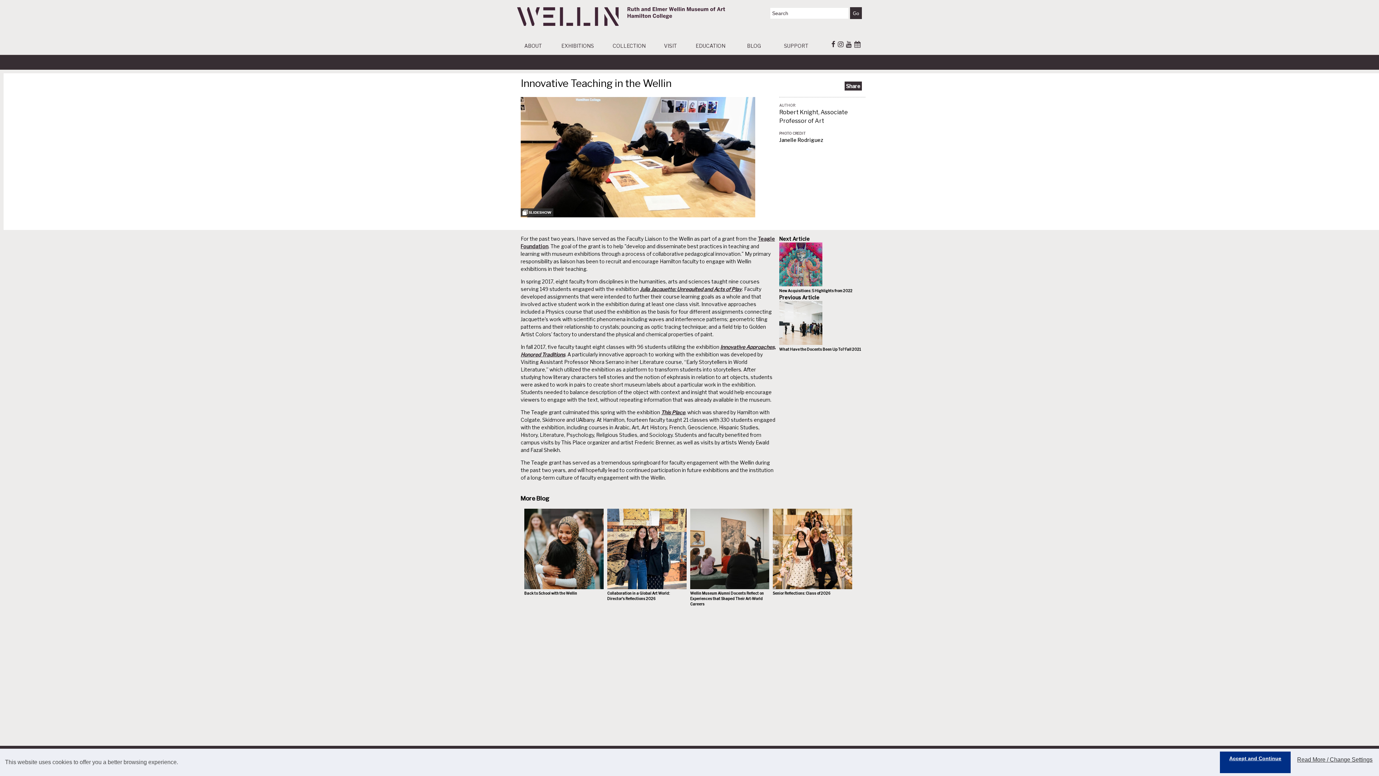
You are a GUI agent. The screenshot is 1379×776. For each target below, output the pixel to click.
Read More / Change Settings (1335, 760)
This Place (673, 412)
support (796, 46)
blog (754, 46)
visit (670, 46)
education (710, 46)
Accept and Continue (1255, 758)
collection (629, 46)
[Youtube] (849, 44)
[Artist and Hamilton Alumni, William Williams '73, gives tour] (638, 215)
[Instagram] (841, 44)
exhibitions (577, 46)
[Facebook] (833, 44)
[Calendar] (857, 44)
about (533, 46)
